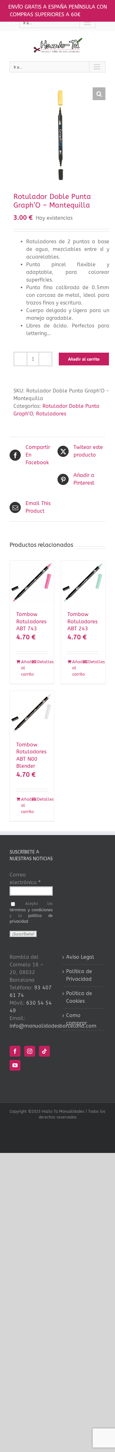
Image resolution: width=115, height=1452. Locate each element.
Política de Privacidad (79, 975)
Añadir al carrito (84, 359)
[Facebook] (15, 1051)
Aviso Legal (80, 957)
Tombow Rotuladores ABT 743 (31, 621)
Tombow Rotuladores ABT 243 (82, 621)
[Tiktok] (44, 1051)
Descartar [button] (93, 14)
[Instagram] (29, 1051)
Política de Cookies (79, 997)
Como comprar (76, 1019)
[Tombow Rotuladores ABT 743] (32, 583)
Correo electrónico (25, 878)
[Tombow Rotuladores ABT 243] (83, 583)
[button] (99, 93)
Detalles (42, 661)
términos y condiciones (31, 910)
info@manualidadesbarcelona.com (53, 1026)
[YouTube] (15, 1065)
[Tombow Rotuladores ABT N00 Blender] (32, 713)
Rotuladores (51, 414)
